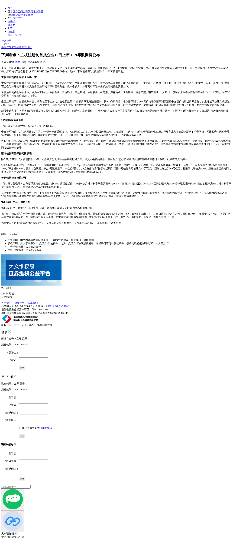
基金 (15, 14)
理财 (25, 14)
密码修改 (16, 47)
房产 (15, 18)
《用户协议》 (47, 428)
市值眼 (11, 31)
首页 (10, 8)
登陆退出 (27, 47)
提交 (22, 435)
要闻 (17, 62)
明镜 (10, 28)
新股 (40, 11)
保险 (30, 14)
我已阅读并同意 (38, 428)
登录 (8, 40)
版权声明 (19, 302)
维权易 (11, 24)
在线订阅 (6, 47)
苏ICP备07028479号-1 (57, 306)
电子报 (11, 21)
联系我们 (33, 302)
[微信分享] (12, 499)
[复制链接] (12, 521)
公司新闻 (28, 11)
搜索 (3, 40)
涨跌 (35, 11)
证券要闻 (18, 11)
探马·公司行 (14, 34)
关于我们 (6, 302)
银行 (20, 14)
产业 (20, 18)
